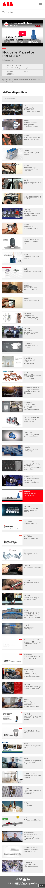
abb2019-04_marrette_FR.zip (17, 73)
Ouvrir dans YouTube (17, 67)
